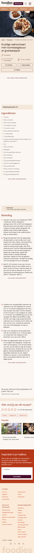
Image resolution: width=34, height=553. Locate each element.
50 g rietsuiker (8, 158)
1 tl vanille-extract (9, 128)
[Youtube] (23, 543)
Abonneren (18, 3)
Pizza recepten (22, 532)
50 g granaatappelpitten (11, 174)
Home (3, 40)
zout (4, 144)
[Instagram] (10, 543)
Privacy (4, 519)
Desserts (20, 520)
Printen (9, 65)
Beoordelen (26, 65)
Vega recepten (22, 537)
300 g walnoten (8, 147)
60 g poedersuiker (9, 166)
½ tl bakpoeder (8, 134)
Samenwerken (21, 492)
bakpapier (6, 149)
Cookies (4, 522)
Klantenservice (6, 510)
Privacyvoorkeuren (7, 524)
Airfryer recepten (22, 534)
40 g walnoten (7, 155)
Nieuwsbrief (14, 9)
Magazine (4, 9)
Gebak (5, 415)
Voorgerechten (22, 515)
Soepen (20, 512)
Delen (18, 70)
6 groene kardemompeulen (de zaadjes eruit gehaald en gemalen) (17, 140)
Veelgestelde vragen (7, 512)
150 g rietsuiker (8, 120)
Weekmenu (23, 9)
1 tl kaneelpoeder (8, 136)
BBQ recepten (21, 527)
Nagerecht (13, 415)
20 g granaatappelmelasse (11, 160)
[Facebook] (15, 543)
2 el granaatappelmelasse (11, 171)
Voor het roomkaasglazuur (11, 163)
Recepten (9, 40)
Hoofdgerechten (22, 517)
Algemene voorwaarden (8, 517)
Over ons (4, 492)
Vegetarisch (23, 415)
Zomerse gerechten (23, 525)
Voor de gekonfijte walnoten (12, 152)
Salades (20, 510)
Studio (19, 494)
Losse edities (5, 499)
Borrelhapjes (21, 522)
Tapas (19, 529)
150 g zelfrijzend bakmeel (11, 131)
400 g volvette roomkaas (11, 169)
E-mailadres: (6, 469)
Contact (4, 515)
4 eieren (6, 117)
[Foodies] (6, 3)
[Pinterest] (19, 543)
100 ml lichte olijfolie (9, 123)
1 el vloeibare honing (9, 125)
